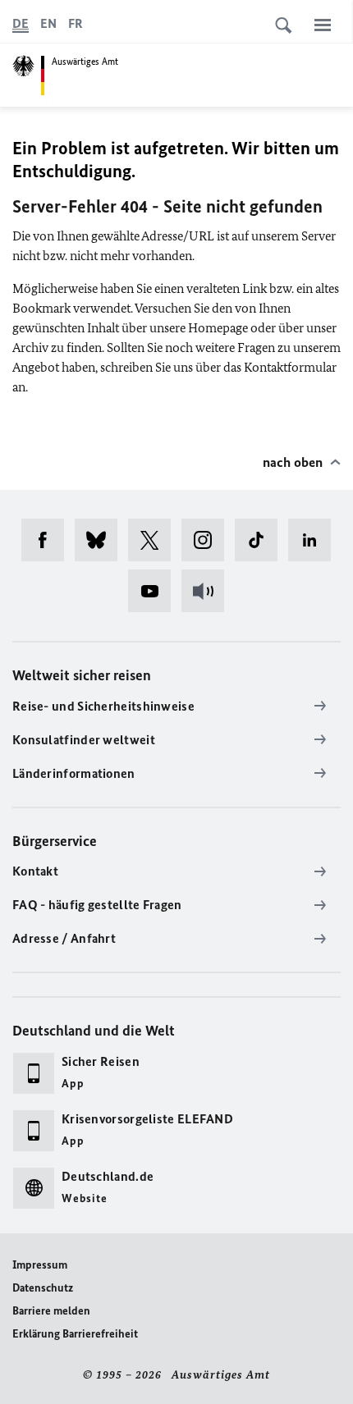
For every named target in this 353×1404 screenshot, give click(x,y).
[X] (154, 540)
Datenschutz (42, 1288)
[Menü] (323, 25)
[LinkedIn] (315, 540)
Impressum (39, 1265)
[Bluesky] (101, 540)
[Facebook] (48, 540)
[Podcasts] (208, 590)
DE (20, 23)
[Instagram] (208, 540)
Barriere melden (51, 1311)
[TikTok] (261, 540)
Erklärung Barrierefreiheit (75, 1334)
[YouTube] (154, 590)
